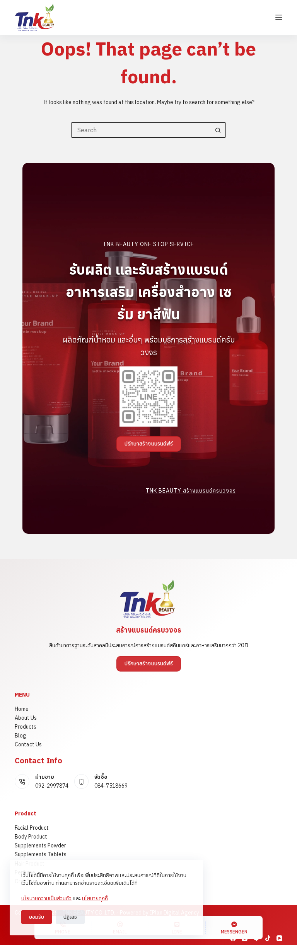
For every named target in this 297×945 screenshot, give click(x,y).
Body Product (31, 836)
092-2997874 (51, 785)
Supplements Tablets (41, 854)
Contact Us (28, 744)
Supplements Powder (40, 845)
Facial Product (32, 827)
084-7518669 (111, 785)
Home (22, 708)
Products (25, 726)
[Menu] (278, 17)
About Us (26, 717)
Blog (20, 735)
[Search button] (218, 130)
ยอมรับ (36, 917)
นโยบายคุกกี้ (95, 898)
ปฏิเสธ (70, 917)
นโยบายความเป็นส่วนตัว (46, 898)
